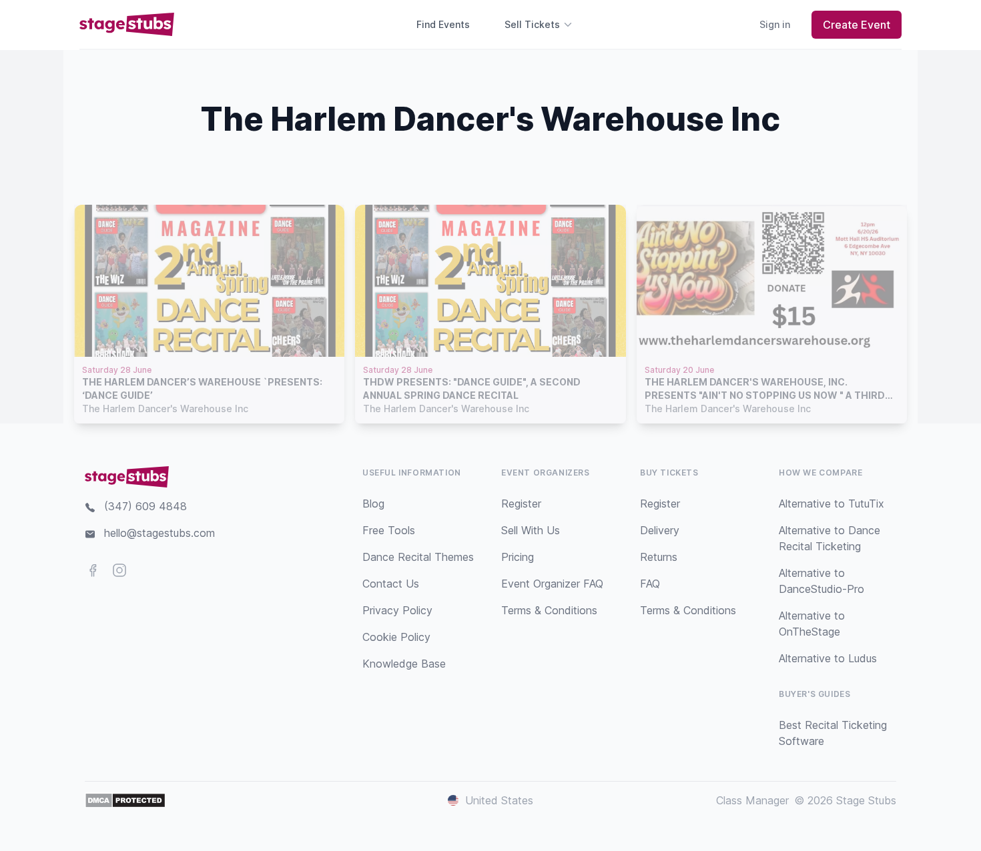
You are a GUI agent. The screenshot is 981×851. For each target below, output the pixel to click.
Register (521, 503)
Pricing (517, 557)
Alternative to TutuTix (831, 503)
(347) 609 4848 (145, 506)
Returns (658, 557)
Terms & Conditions (549, 610)
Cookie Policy (396, 637)
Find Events (443, 24)
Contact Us (390, 583)
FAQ (650, 583)
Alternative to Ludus (828, 658)
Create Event (856, 24)
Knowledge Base (404, 663)
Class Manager (752, 800)
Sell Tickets (532, 24)
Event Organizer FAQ (552, 583)
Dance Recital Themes (418, 557)
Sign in (774, 24)
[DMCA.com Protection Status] (125, 800)
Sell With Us (530, 530)
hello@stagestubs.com (159, 533)
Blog (373, 503)
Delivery (659, 530)
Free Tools (388, 530)
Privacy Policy (397, 610)
